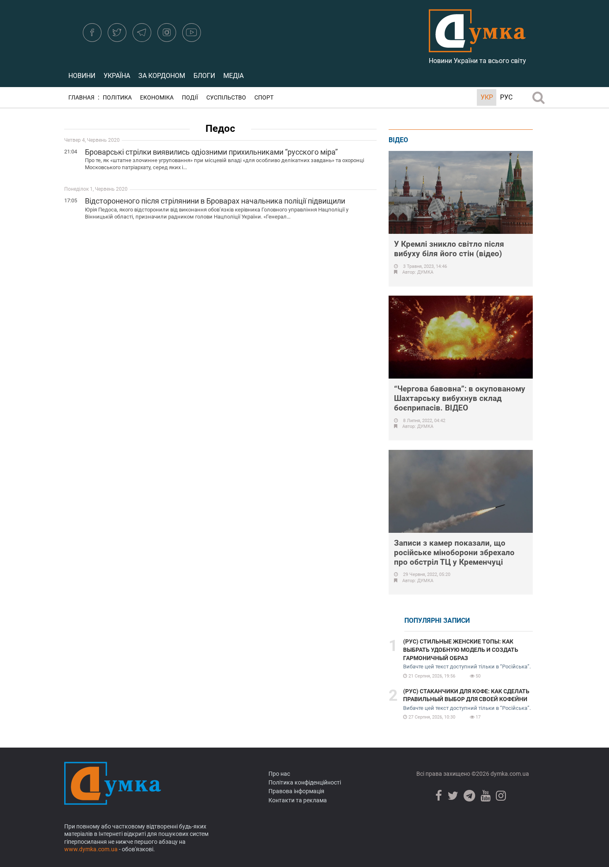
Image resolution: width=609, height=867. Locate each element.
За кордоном (161, 76)
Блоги (204, 76)
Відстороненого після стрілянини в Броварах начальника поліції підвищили (215, 201)
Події (190, 97)
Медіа (233, 76)
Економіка (157, 97)
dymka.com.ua (509, 773)
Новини (81, 76)
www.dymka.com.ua (91, 849)
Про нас (279, 773)
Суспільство (226, 97)
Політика (117, 97)
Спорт (263, 97)
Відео (398, 140)
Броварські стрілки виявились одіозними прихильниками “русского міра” (211, 152)
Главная (81, 97)
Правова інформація (296, 791)
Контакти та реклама (297, 800)
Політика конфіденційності (304, 782)
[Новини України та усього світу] (477, 48)
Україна (117, 76)
